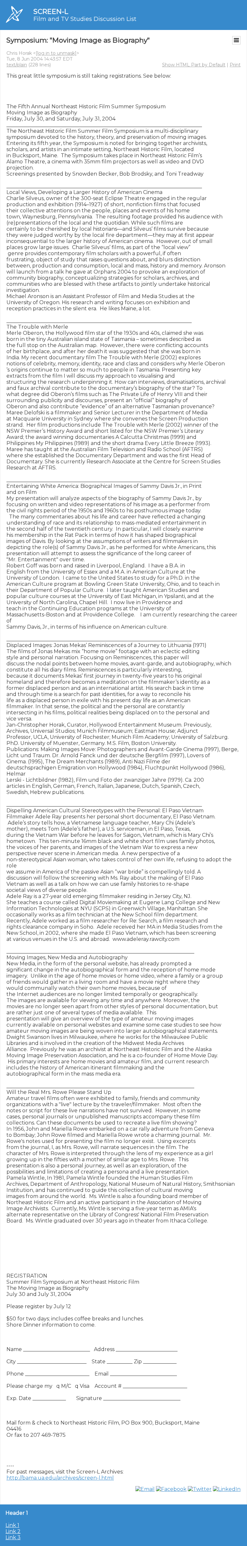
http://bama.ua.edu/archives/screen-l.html (60, 1478)
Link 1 (12, 1525)
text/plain (16, 65)
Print (235, 65)
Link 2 (13, 1531)
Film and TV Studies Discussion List (84, 19)
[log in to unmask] (56, 53)
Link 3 (13, 1537)
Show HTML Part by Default (193, 65)
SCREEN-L (50, 11)
